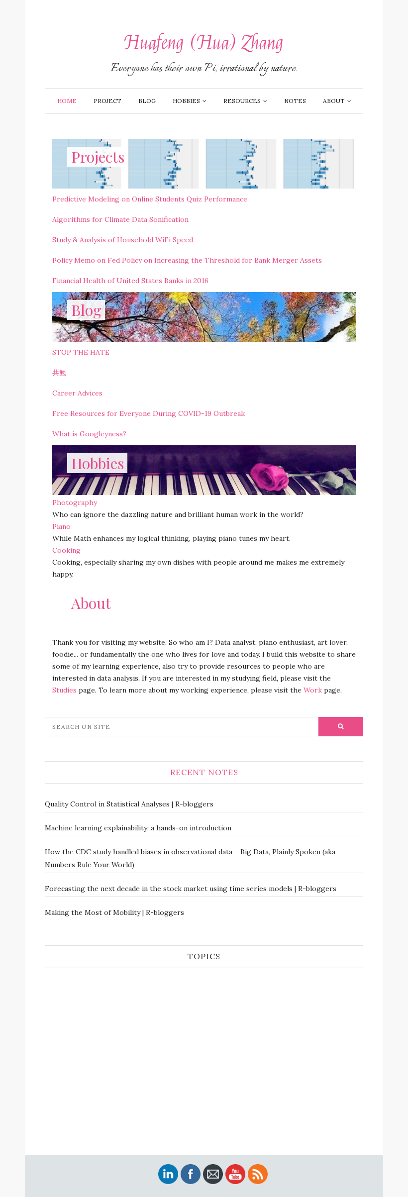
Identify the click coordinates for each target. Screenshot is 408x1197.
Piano (61, 526)
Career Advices (77, 393)
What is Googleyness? (89, 433)
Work (313, 690)
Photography (74, 502)
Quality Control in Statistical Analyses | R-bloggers (129, 803)
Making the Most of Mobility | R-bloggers (114, 912)
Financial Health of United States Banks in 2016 (130, 280)
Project (107, 100)
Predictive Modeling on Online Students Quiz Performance (149, 199)
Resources (242, 100)
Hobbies (186, 100)
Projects (97, 157)
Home (67, 100)
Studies (64, 690)
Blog (147, 100)
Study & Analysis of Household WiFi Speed (122, 239)
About (334, 100)
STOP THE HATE (80, 352)
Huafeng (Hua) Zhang (204, 43)
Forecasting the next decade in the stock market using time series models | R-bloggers (190, 888)
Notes (295, 100)
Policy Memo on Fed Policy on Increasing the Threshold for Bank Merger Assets (187, 260)
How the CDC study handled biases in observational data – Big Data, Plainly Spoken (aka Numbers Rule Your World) (190, 858)
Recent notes (204, 772)
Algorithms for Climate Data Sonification (120, 219)
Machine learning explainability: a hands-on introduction (138, 827)
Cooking (66, 550)
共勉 (59, 372)
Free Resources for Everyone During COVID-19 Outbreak (148, 413)
